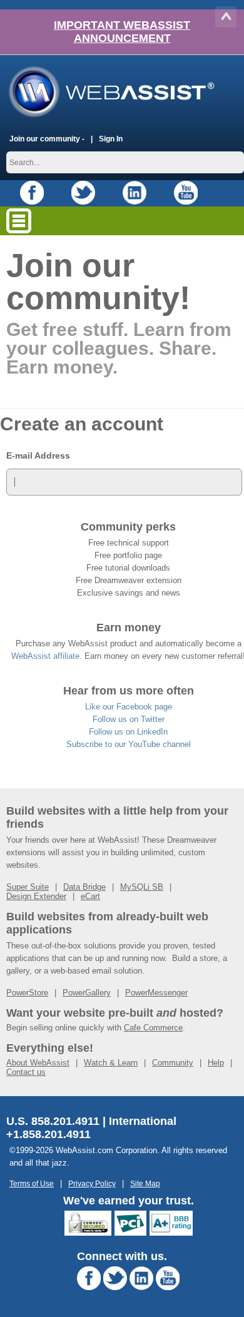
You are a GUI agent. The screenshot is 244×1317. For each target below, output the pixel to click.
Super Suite (27, 887)
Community (172, 1062)
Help (216, 1062)
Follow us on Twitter (129, 719)
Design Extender (36, 896)
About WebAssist (37, 1062)
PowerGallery (87, 992)
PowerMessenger (156, 992)
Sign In (111, 139)
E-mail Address (38, 455)
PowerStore (27, 992)
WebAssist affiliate (45, 656)
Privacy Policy (92, 1183)
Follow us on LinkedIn (128, 731)
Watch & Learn (111, 1062)
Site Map (145, 1183)
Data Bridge (84, 887)
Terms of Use (31, 1183)
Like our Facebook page (128, 706)
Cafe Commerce (153, 1027)
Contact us (26, 1072)
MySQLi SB (141, 887)
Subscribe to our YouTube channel (128, 744)
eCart (90, 896)
